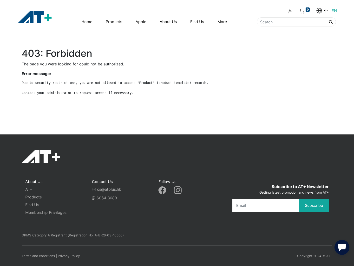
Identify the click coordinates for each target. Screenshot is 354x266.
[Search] (331, 22)
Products (33, 197)
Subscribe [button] (314, 205)
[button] (342, 248)
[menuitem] (87, 21)
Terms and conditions (38, 256)
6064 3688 (106, 198)
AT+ (29, 189)
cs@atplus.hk (109, 189)
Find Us (32, 204)
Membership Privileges (45, 212)
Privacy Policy (69, 256)
